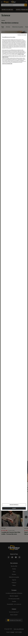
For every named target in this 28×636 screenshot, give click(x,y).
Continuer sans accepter (22, 34)
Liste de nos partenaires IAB (7, 63)
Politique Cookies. (20, 54)
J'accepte (14, 508)
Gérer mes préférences (14, 504)
